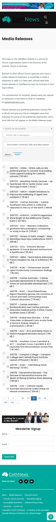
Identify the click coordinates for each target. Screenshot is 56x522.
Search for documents (15, 128)
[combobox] (28, 145)
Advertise (7, 506)
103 (5, 402)
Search (8, 154)
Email (5, 444)
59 (39, 398)
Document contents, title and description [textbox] (28, 144)
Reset (18, 154)
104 (12, 402)
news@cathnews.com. (14, 102)
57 (28, 398)
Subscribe (9, 456)
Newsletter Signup (34, 499)
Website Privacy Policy (34, 503)
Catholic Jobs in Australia (13, 499)
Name (6, 434)
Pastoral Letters (31, 495)
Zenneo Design (35, 513)
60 (45, 398)
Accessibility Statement (12, 503)
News (4, 495)
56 (22, 398)
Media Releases (15, 495)
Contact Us (18, 506)
